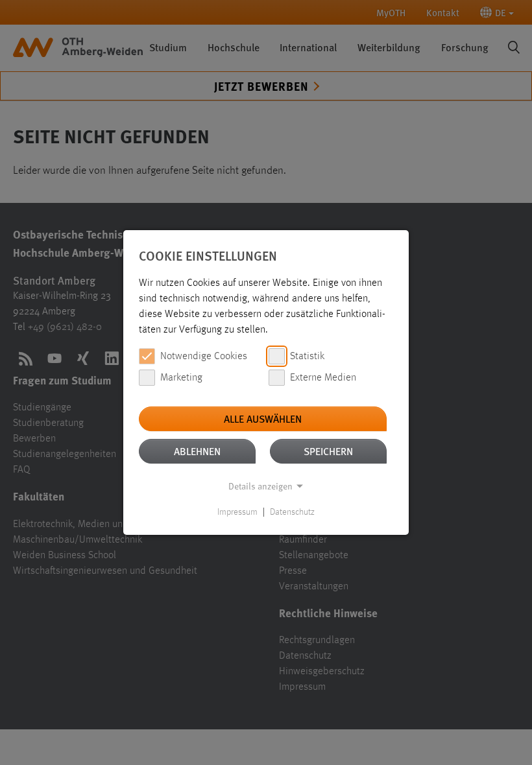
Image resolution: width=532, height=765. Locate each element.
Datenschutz (292, 512)
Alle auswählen (263, 418)
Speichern (328, 450)
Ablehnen (197, 450)
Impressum (237, 512)
